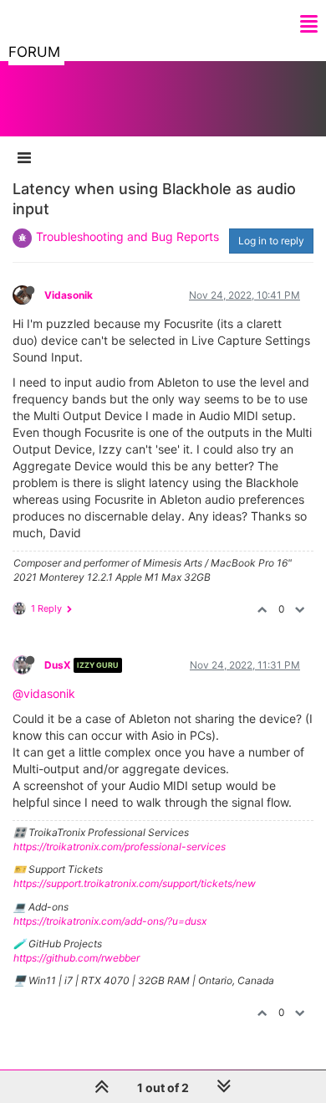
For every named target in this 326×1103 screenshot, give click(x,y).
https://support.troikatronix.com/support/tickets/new (134, 883)
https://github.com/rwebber (76, 958)
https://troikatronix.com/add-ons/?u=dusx (109, 921)
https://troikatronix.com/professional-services (119, 846)
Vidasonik (68, 295)
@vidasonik (44, 693)
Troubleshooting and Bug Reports (127, 236)
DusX (57, 665)
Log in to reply (271, 240)
